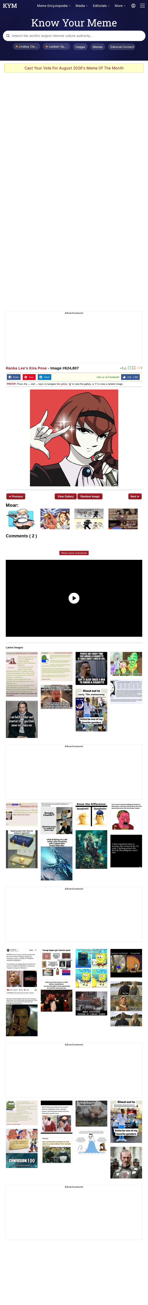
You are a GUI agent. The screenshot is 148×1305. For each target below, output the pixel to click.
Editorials (100, 6)
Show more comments (74, 553)
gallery (64, 384)
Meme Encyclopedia (52, 6)
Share (15, 377)
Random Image (89, 496)
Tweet (45, 377)
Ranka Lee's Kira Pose (26, 368)
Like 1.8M (132, 377)
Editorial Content (122, 47)
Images (80, 47)
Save (30, 377)
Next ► (135, 496)
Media (80, 6)
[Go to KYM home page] (10, 7)
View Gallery (66, 496)
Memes (98, 47)
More (118, 6)
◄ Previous (15, 496)
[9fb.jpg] (74, 438)
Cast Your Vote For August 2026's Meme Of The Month (74, 68)
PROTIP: (11, 384)
